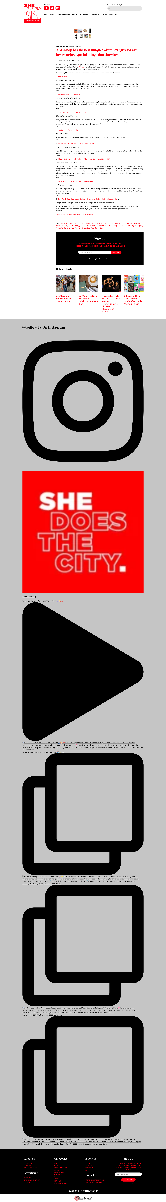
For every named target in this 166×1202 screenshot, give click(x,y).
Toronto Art (69, 228)
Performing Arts (63, 14)
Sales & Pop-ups (114, 225)
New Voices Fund (30, 1168)
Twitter (88, 1164)
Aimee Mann (80, 223)
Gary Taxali (68, 225)
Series (52, 14)
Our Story (28, 1164)
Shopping (139, 225)
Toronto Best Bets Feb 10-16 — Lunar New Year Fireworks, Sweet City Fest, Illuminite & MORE (110, 304)
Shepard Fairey (128, 225)
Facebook (88, 1166)
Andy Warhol (62, 77)
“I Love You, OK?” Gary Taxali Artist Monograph (75, 181)
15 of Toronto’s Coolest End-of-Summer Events (64, 299)
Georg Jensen (79, 225)
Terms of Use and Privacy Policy (97, 1182)
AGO (63, 223)
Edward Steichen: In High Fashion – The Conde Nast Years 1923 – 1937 (84, 159)
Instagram (89, 1168)
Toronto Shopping (82, 228)
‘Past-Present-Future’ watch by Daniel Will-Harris (76, 143)
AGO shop (82, 67)
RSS (86, 1170)
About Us (113, 14)
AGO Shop (70, 223)
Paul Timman (101, 225)
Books (74, 14)
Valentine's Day (97, 228)
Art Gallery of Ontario (109, 223)
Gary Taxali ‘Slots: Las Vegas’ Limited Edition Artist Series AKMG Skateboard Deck (88, 199)
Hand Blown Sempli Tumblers (69, 94)
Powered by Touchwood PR (83, 1190)
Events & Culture (62, 46)
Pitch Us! (27, 1166)
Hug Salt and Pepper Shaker (68, 130)
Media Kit (27, 1178)
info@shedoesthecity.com (95, 1180)
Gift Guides (90, 225)
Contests (95, 14)
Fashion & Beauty (75, 46)
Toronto (59, 228)
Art (98, 223)
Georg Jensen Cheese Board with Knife (72, 112)
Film (45, 14)
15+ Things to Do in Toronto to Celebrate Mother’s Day (88, 300)
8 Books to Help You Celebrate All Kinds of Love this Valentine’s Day (133, 300)
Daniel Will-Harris (126, 223)
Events (104, 14)
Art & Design (84, 14)
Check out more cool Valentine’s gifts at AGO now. (75, 215)
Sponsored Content (32, 1180)
